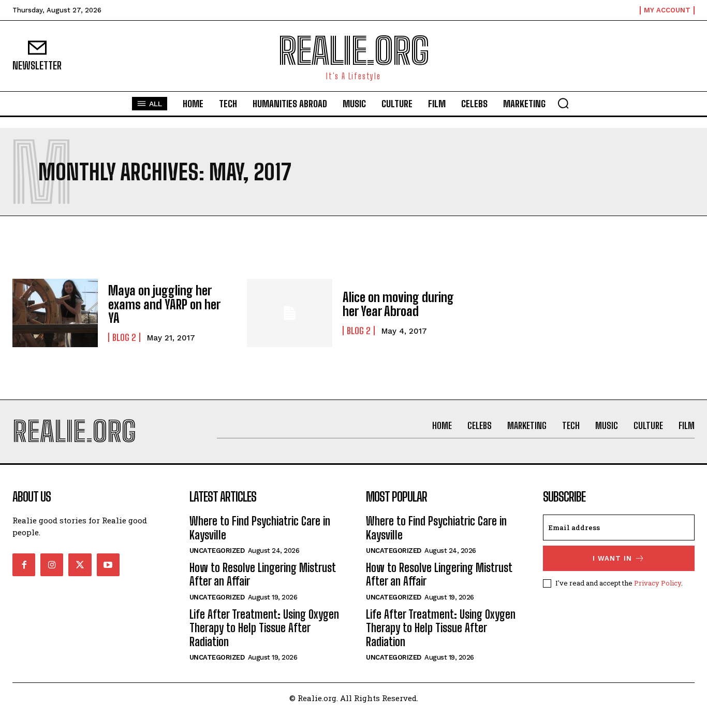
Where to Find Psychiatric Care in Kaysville (259, 527)
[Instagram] (51, 564)
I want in (612, 558)
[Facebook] (23, 564)
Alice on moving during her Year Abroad (398, 304)
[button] (563, 103)
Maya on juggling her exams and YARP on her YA (164, 304)
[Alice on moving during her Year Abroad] (289, 313)
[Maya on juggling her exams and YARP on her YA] (55, 313)
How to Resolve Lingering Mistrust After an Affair (262, 574)
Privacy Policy (657, 583)
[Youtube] (108, 564)
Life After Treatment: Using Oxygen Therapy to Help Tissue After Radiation (264, 628)
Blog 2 (124, 337)
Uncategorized (217, 550)
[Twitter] (79, 564)
